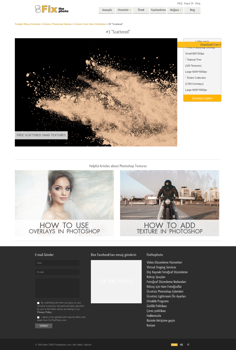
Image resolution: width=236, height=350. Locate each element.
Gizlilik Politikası (157, 306)
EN (174, 344)
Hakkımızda (154, 315)
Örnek (141, 9)
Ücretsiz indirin (202, 98)
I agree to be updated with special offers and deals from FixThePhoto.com (61, 318)
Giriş (197, 3)
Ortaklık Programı (158, 301)
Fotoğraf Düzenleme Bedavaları (166, 282)
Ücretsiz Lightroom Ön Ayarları (166, 296)
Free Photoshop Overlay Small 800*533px (200, 50)
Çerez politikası (156, 311)
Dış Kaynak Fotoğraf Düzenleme (167, 272)
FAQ (179, 3)
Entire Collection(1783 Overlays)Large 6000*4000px (196, 83)
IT (188, 344)
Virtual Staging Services (161, 267)
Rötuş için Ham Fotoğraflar (164, 286)
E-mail (40, 272)
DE (181, 344)
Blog (192, 9)
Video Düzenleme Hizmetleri (164, 262)
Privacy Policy (44, 312)
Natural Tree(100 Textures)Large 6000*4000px (196, 65)
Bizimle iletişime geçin (161, 320)
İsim (39, 263)
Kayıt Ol (188, 3)
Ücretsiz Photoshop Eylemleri (165, 291)
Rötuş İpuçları (156, 277)
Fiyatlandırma (158, 9)
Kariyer (151, 325)
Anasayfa (107, 9)
